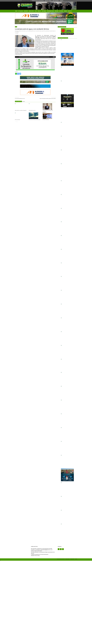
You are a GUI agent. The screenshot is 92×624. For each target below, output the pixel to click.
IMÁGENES (56, 11)
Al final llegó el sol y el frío (32, 110)
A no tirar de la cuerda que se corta (20, 98)
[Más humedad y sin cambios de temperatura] (21, 106)
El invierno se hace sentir (46, 119)
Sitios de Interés (56, 0)
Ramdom (23, 101)
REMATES (39, 11)
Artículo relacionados (18, 101)
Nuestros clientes (48, 0)
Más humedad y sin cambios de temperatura (20, 110)
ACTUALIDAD (20, 11)
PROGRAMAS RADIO (50, 11)
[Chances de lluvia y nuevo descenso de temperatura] (49, 106)
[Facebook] (66, 0)
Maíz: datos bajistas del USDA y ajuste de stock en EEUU (48, 98)
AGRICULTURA (31, 11)
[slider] (54, 57)
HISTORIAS (61, 11)
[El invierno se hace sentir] (49, 115)
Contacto (61, 0)
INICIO (16, 11)
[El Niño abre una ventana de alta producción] (35, 115)
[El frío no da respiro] (21, 115)
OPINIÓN (65, 11)
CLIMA (35, 11)
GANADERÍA (26, 11)
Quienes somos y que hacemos (38, 0)
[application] (35, 57)
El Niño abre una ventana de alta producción (34, 119)
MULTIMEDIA (44, 11)
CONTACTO (70, 11)
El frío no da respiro (17, 119)
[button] (90, 11)
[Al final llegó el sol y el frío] (35, 106)
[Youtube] (69, 0)
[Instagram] (67, 0)
